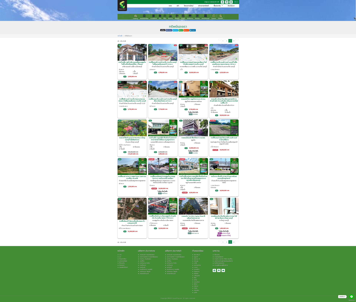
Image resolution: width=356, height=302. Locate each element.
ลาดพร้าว (196, 269)
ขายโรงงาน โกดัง (145, 263)
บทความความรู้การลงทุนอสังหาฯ (224, 261)
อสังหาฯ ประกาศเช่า (173, 250)
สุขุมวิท (196, 257)
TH (236, 2)
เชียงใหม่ (196, 290)
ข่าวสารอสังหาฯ (219, 257)
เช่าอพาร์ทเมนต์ (171, 274)
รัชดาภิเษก (197, 255)
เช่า (178, 5)
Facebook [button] (169, 30)
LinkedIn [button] (193, 30)
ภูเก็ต (195, 292)
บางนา (196, 267)
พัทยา (195, 284)
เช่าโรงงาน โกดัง (172, 263)
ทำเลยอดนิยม (197, 250)
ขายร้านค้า (142, 267)
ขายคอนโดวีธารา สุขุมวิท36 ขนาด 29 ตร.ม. (193, 99)
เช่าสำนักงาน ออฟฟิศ (173, 269)
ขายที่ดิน (142, 261)
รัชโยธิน (196, 274)
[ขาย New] (162, 52)
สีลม (195, 278)
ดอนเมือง (197, 282)
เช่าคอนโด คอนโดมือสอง (174, 255)
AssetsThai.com (177, 298)
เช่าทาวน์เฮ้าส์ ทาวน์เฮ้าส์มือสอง (176, 257)
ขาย (170, 5)
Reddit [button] (186, 30)
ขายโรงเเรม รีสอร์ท (145, 271)
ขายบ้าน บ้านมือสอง (145, 259)
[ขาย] (132, 52)
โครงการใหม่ (188, 5)
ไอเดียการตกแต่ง (219, 263)
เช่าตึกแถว (170, 265)
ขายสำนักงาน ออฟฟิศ (146, 269)
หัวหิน (195, 288)
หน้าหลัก (120, 36)
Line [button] (181, 30)
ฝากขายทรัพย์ (203, 5)
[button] (222, 2)
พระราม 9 (197, 259)
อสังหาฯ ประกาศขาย (146, 250)
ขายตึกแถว (143, 265)
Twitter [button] (175, 30)
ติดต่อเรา (231, 5)
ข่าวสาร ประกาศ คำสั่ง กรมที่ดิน (223, 259)
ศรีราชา (196, 286)
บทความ (216, 250)
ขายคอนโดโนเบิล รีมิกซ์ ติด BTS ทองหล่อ (193, 138)
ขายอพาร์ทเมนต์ (144, 274)
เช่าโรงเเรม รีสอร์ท (172, 271)
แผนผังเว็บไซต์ (123, 267)
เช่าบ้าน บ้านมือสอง (172, 259)
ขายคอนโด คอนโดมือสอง (147, 255)
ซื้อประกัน (122, 263)
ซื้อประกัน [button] (217, 5)
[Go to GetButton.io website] (352, 300)
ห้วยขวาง (196, 271)
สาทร (195, 280)
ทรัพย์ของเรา (178, 26)
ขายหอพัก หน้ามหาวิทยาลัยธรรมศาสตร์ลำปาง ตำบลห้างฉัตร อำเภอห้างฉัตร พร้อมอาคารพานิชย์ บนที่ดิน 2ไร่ (224, 101)
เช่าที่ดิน (169, 261)
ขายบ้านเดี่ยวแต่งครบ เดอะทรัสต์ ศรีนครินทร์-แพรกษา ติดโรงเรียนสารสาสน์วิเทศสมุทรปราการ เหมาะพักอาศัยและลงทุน (193, 178)
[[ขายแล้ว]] (224, 128)
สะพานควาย (197, 265)
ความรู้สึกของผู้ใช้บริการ (221, 265)
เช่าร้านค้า (169, 267)
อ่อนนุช (196, 261)
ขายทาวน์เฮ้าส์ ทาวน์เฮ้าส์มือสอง (149, 257)
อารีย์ (195, 263)
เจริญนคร (197, 276)
